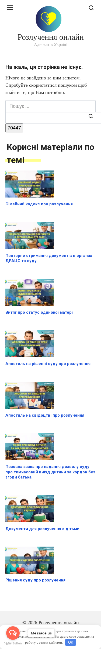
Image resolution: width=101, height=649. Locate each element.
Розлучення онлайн (51, 36)
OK (70, 642)
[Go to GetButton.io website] (13, 643)
